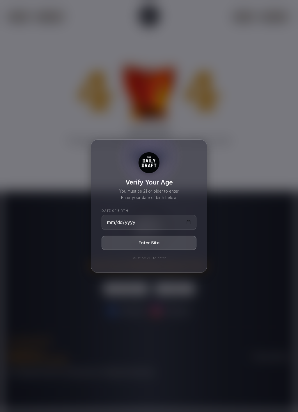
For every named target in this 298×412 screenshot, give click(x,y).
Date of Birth (115, 210)
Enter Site (149, 243)
